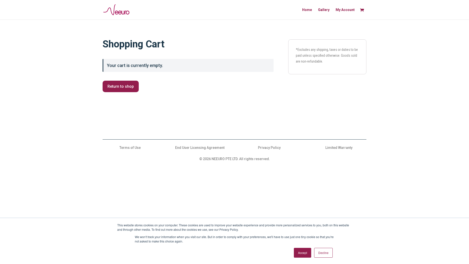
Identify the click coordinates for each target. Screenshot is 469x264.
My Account (345, 10)
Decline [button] (323, 253)
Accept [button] (302, 253)
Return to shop (120, 86)
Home (307, 10)
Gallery (324, 10)
